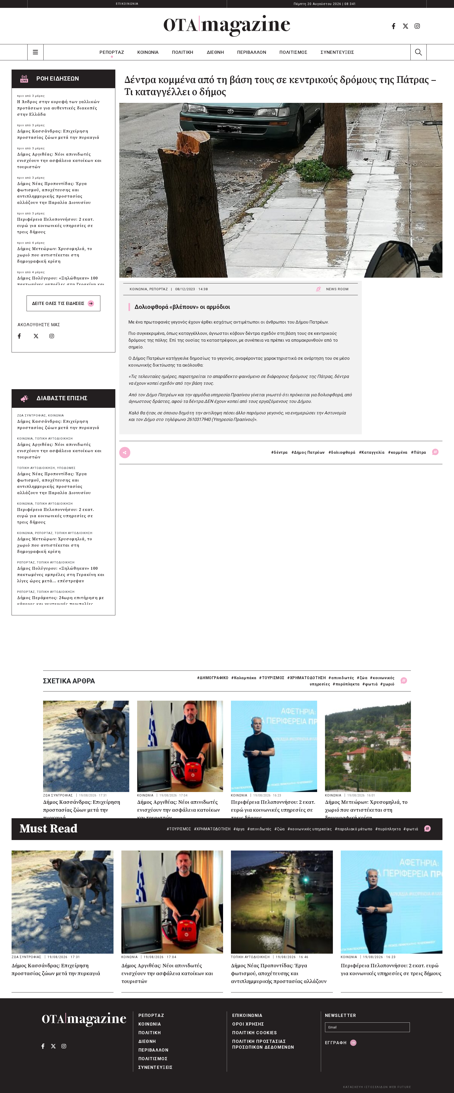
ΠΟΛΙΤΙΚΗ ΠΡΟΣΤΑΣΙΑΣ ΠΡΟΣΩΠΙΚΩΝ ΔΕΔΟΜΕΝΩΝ (263, 1044)
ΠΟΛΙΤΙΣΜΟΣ (293, 52)
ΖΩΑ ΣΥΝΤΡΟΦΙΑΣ (31, 415)
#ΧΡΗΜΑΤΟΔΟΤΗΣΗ (306, 678)
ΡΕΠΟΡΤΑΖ (112, 52)
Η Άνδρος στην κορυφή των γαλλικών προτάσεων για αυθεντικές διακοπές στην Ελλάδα (58, 108)
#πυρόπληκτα (346, 684)
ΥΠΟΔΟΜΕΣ (66, 468)
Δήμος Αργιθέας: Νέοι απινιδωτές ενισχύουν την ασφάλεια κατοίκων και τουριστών (59, 161)
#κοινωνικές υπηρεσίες (309, 829)
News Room (337, 289)
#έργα (239, 829)
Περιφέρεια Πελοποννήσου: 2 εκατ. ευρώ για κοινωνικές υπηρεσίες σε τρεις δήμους (55, 226)
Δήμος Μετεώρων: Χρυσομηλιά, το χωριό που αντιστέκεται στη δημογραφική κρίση (54, 255)
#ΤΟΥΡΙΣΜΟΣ (272, 678)
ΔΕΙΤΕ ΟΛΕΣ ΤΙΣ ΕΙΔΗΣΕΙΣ (59, 303)
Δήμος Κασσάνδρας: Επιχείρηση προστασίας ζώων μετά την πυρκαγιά (58, 134)
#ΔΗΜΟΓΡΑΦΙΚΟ (213, 678)
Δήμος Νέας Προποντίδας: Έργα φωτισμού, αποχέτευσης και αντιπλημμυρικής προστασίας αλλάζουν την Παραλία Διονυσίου (54, 193)
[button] (418, 52)
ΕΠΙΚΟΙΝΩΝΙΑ (127, 4)
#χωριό (387, 684)
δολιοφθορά (343, 452)
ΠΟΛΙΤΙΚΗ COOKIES (254, 1032)
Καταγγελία (373, 452)
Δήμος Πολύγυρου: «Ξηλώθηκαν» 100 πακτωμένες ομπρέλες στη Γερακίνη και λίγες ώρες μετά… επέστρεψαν (61, 284)
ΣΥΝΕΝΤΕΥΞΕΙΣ (337, 52)
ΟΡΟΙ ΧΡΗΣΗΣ (248, 1024)
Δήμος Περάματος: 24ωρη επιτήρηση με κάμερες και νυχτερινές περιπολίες (60, 601)
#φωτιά (370, 684)
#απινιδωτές (341, 678)
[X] (405, 26)
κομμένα (399, 452)
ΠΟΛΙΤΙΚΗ (182, 52)
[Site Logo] (227, 26)
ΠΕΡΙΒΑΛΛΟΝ (251, 52)
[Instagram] (417, 26)
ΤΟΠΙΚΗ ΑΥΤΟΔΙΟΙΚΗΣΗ (54, 438)
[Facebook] (393, 26)
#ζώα (362, 678)
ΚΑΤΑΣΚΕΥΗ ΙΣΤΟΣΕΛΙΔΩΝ (365, 1087)
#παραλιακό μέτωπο (354, 829)
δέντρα (281, 452)
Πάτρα (420, 452)
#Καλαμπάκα (243, 678)
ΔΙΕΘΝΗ (215, 52)
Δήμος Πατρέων (309, 452)
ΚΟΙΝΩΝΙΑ (148, 52)
